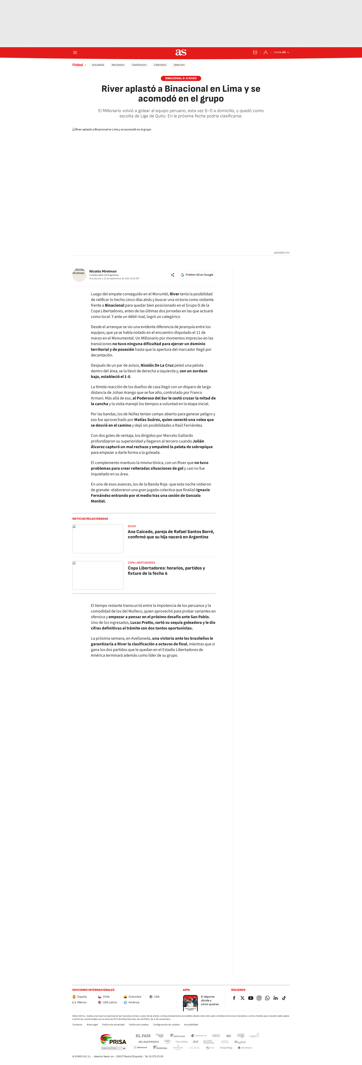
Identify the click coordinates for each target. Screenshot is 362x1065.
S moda (210, 1048)
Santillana (177, 1035)
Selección (179, 64)
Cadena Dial (195, 1042)
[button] (172, 275)
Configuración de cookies (166, 1024)
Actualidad (98, 64)
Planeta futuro (224, 1042)
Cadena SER (216, 1035)
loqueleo (226, 1048)
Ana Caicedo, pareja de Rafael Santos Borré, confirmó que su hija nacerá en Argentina (171, 534)
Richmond (140, 1047)
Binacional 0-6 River (181, 78)
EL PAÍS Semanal (209, 1042)
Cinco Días (182, 1042)
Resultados (118, 64)
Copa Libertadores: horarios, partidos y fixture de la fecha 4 (166, 570)
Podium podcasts (178, 1048)
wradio (167, 1042)
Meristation (245, 1048)
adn (241, 1035)
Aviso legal (92, 1024)
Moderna (160, 1048)
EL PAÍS (143, 1035)
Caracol (254, 1035)
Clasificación (139, 64)
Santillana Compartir (198, 1035)
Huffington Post (148, 1042)
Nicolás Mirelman (103, 271)
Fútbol (77, 65)
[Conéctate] (265, 52)
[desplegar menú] (75, 52)
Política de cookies (139, 1024)
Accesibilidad (191, 1024)
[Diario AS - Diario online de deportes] (181, 52)
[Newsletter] (255, 52)
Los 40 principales (159, 1035)
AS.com (228, 1035)
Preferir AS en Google (199, 275)
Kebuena (240, 1042)
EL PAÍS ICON (194, 1048)
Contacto (77, 1024)
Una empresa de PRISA (113, 1039)
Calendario (160, 64)
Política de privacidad (113, 1024)
